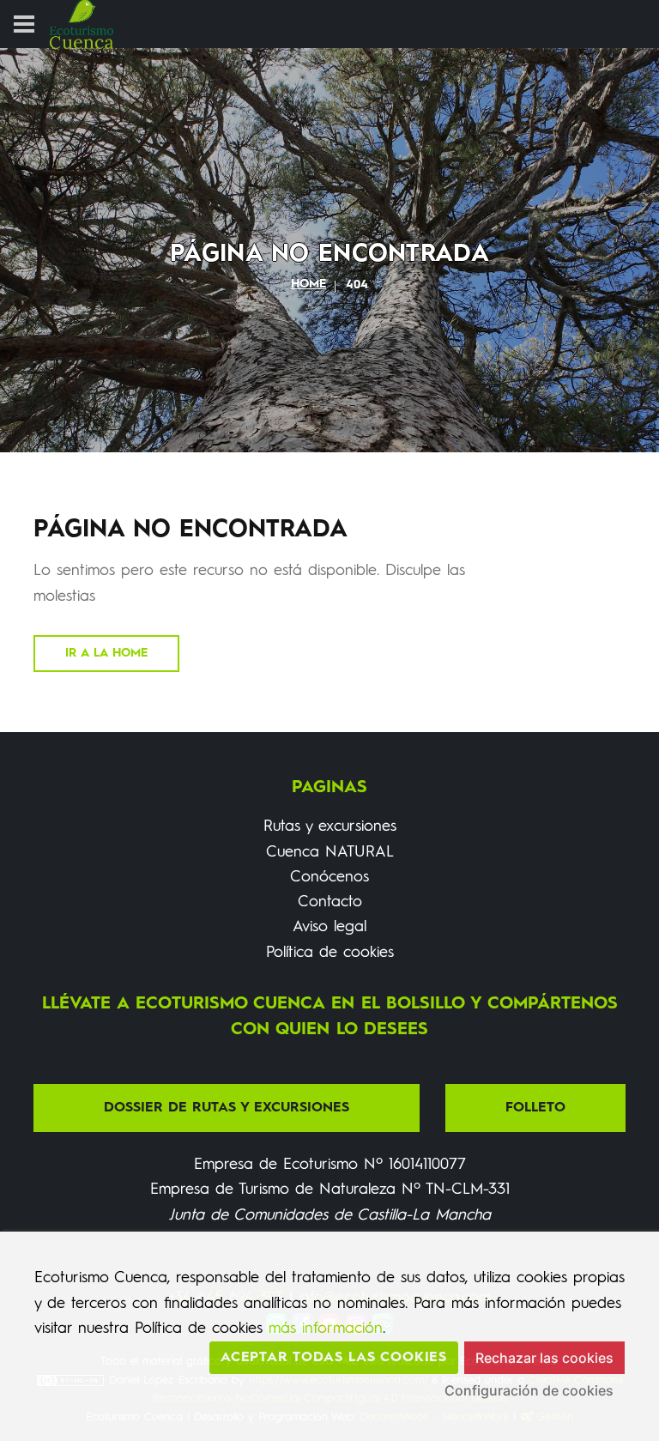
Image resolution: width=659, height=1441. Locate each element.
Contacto (330, 902)
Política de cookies (330, 952)
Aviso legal (329, 927)
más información (326, 1328)
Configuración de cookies (529, 1390)
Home (309, 284)
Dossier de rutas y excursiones (226, 1108)
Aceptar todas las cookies (334, 1358)
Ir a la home (106, 653)
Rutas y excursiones (329, 826)
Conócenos (329, 877)
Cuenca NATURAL (330, 852)
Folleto (535, 1108)
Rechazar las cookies (544, 1357)
